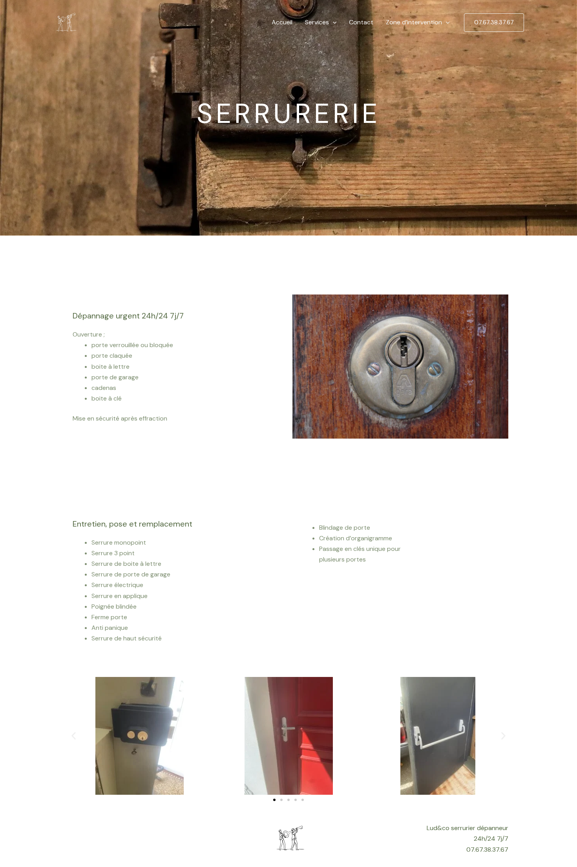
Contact (361, 22)
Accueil (282, 22)
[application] (333, 22)
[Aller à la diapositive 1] (274, 800)
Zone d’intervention (414, 22)
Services (317, 22)
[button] (74, 736)
